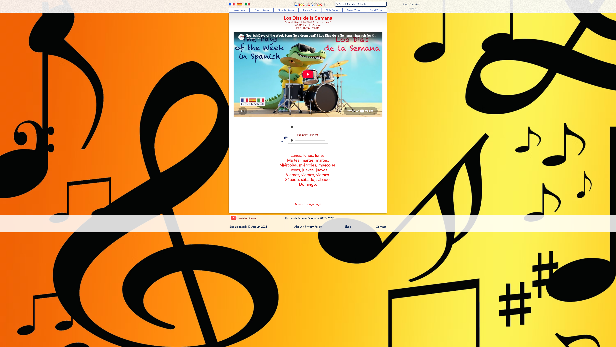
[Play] (292, 127)
